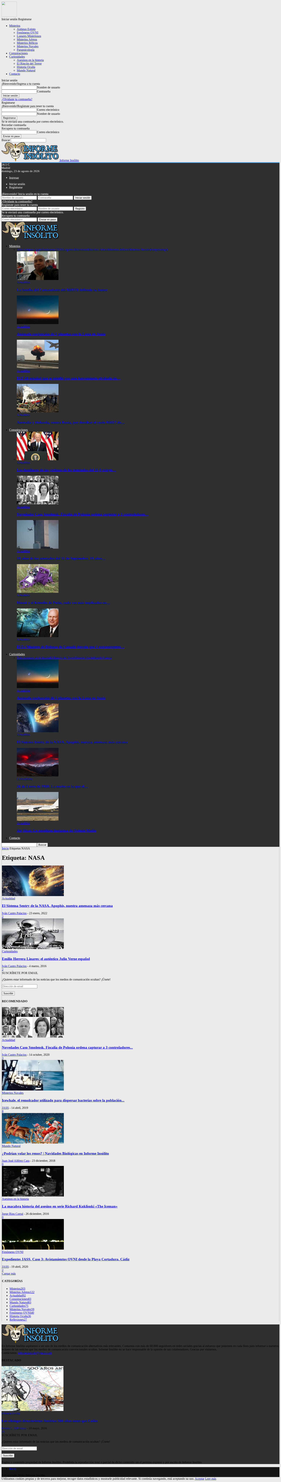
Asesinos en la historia (30, 60)
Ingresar (14, 177)
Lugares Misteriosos (29, 36)
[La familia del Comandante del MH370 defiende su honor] (37, 279)
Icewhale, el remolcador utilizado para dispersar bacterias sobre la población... (63, 1100)
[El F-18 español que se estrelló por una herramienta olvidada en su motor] (37, 367)
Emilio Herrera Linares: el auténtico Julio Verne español (46, 959)
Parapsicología (25, 49)
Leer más (210, 1478)
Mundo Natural (26, 70)
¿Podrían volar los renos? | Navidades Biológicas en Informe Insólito (55, 1153)
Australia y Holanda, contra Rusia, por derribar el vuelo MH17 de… (71, 422)
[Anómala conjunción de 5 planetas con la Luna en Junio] (37, 323)
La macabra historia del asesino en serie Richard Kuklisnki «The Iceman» (60, 1206)
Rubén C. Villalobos (14, 1428)
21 (3, 1431)
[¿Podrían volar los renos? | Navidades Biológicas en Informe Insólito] (33, 1142)
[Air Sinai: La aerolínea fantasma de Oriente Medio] (37, 819)
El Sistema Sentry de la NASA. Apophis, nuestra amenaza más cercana (72, 742)
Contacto (14, 73)
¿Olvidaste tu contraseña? (17, 99)
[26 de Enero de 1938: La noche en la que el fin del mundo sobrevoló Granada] (37, 775)
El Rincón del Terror (29, 63)
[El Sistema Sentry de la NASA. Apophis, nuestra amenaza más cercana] (37, 731)
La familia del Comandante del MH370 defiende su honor (62, 290)
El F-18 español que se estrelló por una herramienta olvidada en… (68, 378)
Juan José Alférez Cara (15, 1160)
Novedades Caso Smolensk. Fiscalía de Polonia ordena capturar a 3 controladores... (67, 1047)
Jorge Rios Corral (12, 1213)
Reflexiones (18, 1319)
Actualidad (23, 282)
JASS (5, 1107)
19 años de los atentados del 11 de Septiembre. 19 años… (61, 558)
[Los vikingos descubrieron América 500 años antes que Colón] (32, 1410)
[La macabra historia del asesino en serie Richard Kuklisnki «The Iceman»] (33, 1195)
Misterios (14, 25)
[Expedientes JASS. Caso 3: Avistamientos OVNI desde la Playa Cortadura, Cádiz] (33, 1248)
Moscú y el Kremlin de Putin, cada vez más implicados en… (63, 603)
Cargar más (9, 1273)
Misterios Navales (27, 46)
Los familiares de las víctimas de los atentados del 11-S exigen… (66, 470)
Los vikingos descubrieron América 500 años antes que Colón (50, 1421)
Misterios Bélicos (27, 42)
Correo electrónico (48, 109)
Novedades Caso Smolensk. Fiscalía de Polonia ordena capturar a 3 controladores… (83, 514)
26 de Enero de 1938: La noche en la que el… (52, 786)
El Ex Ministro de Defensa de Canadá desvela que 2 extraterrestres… (70, 647)
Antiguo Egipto (26, 29)
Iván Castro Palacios (14, 913)
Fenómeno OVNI (27, 32)
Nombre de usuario (48, 87)
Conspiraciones (18, 53)
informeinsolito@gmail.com (35, 1352)
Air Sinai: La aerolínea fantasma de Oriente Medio (56, 830)
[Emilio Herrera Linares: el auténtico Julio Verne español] (33, 948)
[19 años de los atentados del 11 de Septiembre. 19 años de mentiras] (37, 547)
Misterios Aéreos (27, 39)
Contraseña (43, 91)
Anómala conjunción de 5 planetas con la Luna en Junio (61, 334)
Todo (20, 249)
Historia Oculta (26, 67)
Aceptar (199, 1478)
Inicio (12, 1468)
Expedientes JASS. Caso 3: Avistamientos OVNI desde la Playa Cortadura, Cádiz (65, 1259)
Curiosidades (17, 56)
